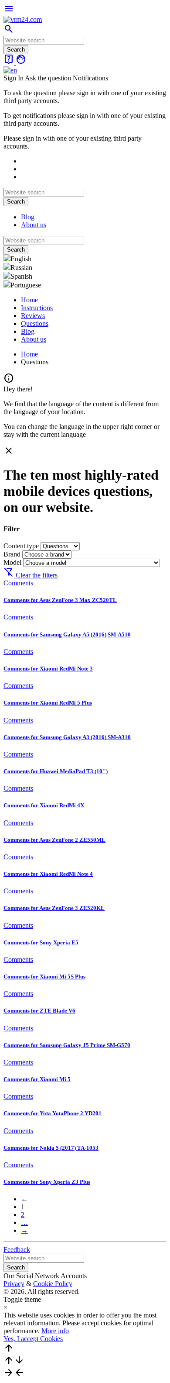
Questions (34, 323)
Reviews (33, 315)
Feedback (16, 1249)
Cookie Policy (52, 1283)
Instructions (37, 307)
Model (13, 562)
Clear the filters (30, 575)
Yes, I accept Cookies (33, 1338)
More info (55, 1331)
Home (29, 300)
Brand (12, 554)
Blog (27, 217)
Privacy (13, 1283)
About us (33, 224)
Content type (22, 546)
